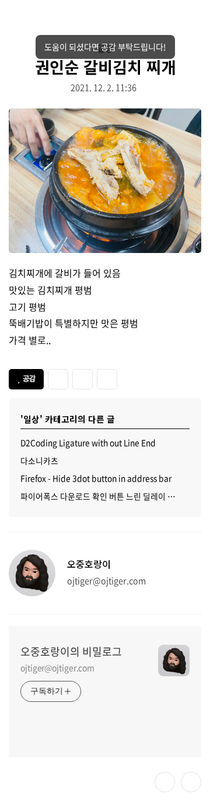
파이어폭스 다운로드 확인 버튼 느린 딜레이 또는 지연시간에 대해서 (105, 496)
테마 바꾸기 (165, 782)
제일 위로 (191, 782)
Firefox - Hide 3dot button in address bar (96, 478)
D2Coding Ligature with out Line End (88, 442)
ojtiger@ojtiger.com (57, 667)
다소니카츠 (39, 460)
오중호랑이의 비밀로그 (71, 652)
